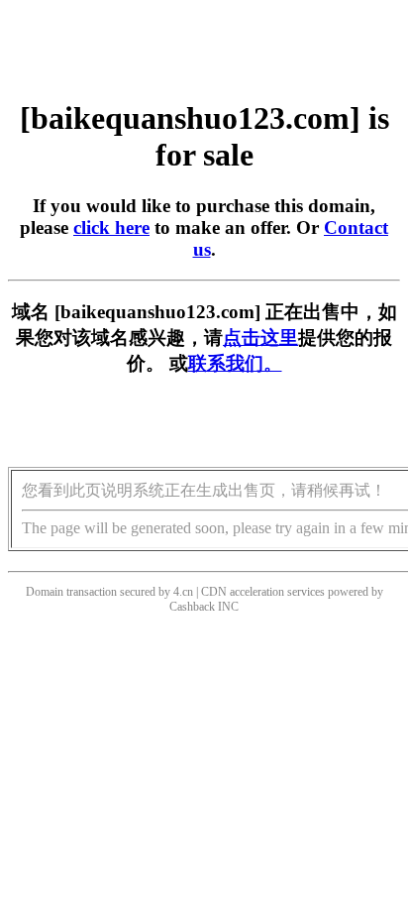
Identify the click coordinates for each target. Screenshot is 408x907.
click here (111, 227)
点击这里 (260, 337)
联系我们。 (235, 363)
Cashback (192, 607)
